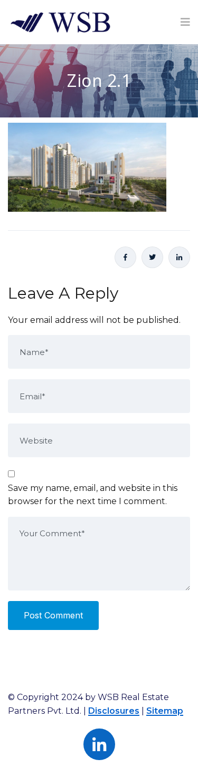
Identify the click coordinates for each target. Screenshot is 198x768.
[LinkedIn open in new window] (179, 257)
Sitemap (164, 711)
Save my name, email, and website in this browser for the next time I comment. (92, 495)
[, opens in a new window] (125, 257)
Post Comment (53, 615)
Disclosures (113, 711)
